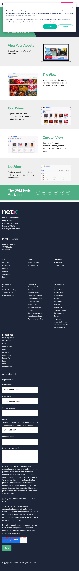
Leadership (6, 265)
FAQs (4, 344)
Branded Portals (33, 293)
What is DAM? (7, 341)
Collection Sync (33, 302)
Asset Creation (33, 290)
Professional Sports (60, 325)
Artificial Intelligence (35, 287)
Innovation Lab (33, 265)
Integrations (32, 304)
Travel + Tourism (59, 328)
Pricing (4, 277)
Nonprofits (57, 319)
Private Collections (60, 322)
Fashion (56, 299)
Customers (6, 274)
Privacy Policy (7, 358)
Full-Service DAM (8, 296)
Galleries (56, 304)
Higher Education (59, 310)
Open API (31, 310)
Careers (5, 268)
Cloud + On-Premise (35, 296)
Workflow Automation (35, 319)
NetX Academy (58, 265)
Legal (4, 361)
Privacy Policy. (16, 520)
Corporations (58, 296)
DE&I (4, 364)
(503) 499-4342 (14, 229)
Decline (65, 26)
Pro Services (6, 287)
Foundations (57, 302)
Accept (50, 26)
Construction (58, 293)
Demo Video (6, 355)
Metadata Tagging (34, 307)
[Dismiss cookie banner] (72, 7)
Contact (5, 271)
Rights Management (35, 313)
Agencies (56, 287)
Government (57, 307)
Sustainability (7, 367)
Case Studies (7, 346)
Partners (5, 352)
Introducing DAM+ (34, 262)
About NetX (6, 262)
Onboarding (57, 262)
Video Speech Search (35, 316)
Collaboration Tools (35, 299)
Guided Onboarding (9, 290)
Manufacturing (58, 313)
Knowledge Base (8, 338)
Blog (3, 349)
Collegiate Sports (59, 290)
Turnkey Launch (7, 293)
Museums (56, 316)
